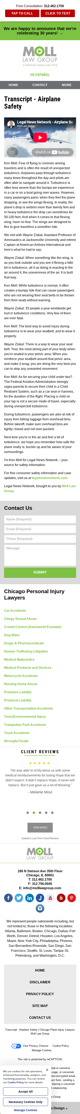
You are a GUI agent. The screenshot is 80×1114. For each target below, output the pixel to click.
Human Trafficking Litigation (26, 651)
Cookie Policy (61, 1045)
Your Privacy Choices (35, 1045)
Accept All (25, 1091)
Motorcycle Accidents (21, 676)
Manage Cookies (42, 1050)
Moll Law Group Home (40, 56)
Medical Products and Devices (27, 667)
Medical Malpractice (19, 659)
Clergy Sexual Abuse (20, 618)
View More (40, 827)
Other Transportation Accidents (28, 708)
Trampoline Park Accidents (25, 724)
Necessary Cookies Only (25, 1102)
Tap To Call (22, 13)
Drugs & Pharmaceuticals (24, 643)
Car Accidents (15, 610)
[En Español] (40, 74)
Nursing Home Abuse (21, 684)
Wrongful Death (16, 741)
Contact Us (18, 508)
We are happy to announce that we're (40, 30)
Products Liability (17, 700)
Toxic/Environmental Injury (25, 716)
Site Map (40, 1006)
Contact (39, 85)
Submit (40, 572)
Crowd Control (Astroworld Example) (32, 627)
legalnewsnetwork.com (49, 478)
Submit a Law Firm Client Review (40, 838)
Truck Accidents (16, 733)
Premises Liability (18, 692)
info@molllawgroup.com (42, 888)
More (66, 85)
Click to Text (57, 13)
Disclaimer (40, 982)
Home (13, 85)
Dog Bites (11, 635)
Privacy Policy (40, 994)
